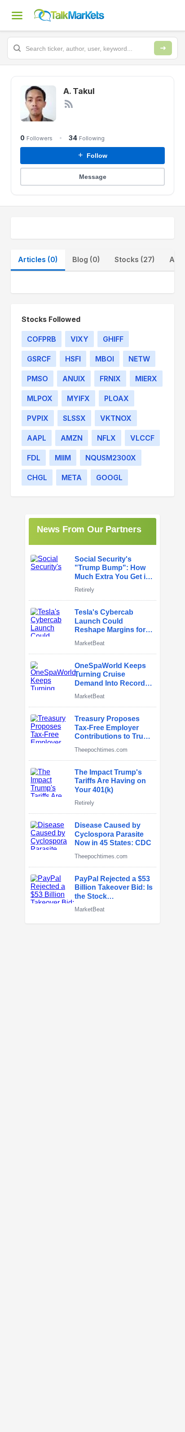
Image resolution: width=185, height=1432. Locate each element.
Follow (92, 155)
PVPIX (37, 418)
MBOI (104, 358)
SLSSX (74, 418)
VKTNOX (116, 418)
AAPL (36, 437)
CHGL (37, 477)
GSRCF (39, 358)
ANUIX (73, 378)
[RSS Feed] (68, 103)
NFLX (106, 437)
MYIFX (78, 398)
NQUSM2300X (110, 457)
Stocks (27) (135, 259)
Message (92, 176)
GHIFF (113, 339)
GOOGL (109, 477)
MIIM (63, 457)
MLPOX (40, 398)
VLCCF (142, 437)
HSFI (73, 358)
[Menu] (17, 15)
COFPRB (41, 339)
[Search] (163, 48)
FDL (33, 457)
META (72, 477)
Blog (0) (86, 259)
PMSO (37, 378)
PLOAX (116, 398)
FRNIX (110, 378)
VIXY (79, 339)
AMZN (72, 437)
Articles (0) (38, 259)
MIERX (146, 378)
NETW (139, 358)
